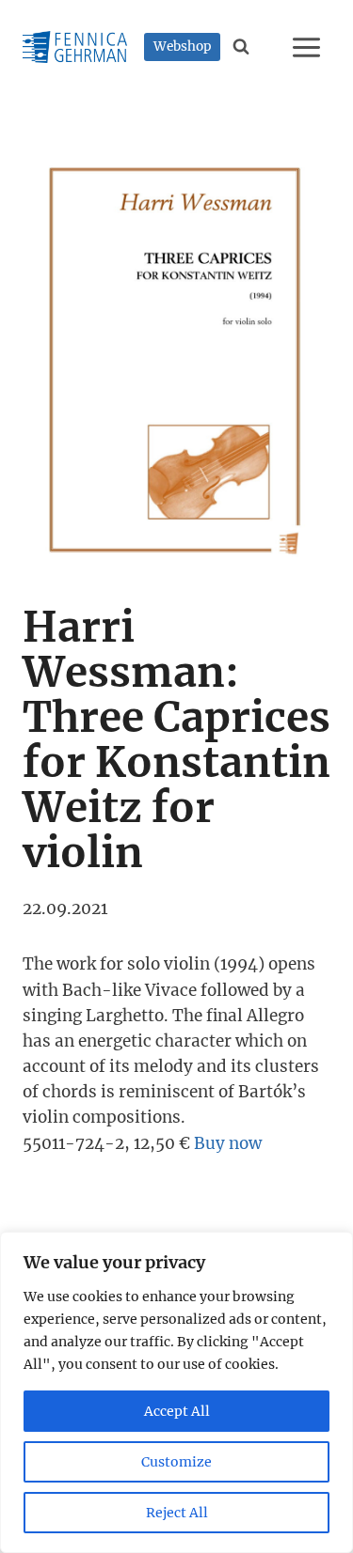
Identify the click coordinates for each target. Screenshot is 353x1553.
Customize (176, 1461)
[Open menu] (309, 47)
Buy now (228, 1143)
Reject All (177, 1512)
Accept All (177, 1411)
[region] (176, 1392)
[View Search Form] (241, 47)
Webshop (182, 46)
